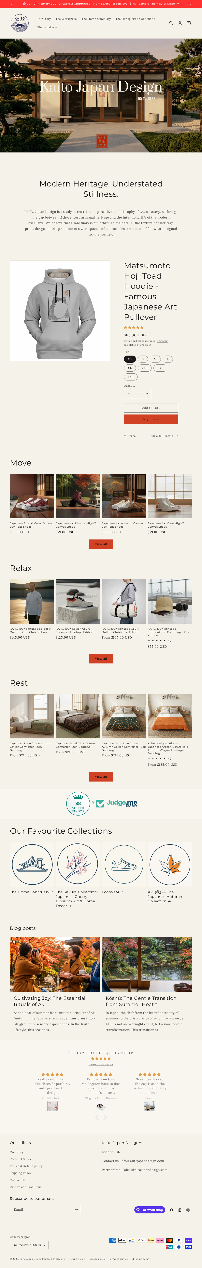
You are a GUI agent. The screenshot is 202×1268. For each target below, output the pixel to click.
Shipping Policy (20, 1173)
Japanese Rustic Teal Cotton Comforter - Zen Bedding (75, 745)
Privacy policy (97, 1259)
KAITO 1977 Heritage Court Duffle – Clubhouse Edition (120, 630)
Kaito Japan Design (31, 1259)
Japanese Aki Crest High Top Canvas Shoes (167, 525)
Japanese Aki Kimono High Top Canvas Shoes (77, 525)
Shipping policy (141, 1259)
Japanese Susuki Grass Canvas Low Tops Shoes (31, 525)
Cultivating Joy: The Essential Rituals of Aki (49, 1001)
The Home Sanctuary (30, 892)
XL (130, 368)
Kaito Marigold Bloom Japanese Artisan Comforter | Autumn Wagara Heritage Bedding (168, 748)
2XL (145, 368)
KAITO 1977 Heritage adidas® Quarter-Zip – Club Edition (30, 630)
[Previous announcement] (11, 4)
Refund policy (77, 1259)
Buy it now (151, 419)
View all (101, 544)
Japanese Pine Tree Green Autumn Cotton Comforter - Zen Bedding (124, 747)
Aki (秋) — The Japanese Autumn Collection (165, 897)
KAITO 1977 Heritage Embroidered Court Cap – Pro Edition (168, 632)
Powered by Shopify (53, 1259)
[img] (101, 1058)
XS (130, 359)
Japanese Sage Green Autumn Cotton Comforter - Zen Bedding (31, 747)
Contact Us (17, 1180)
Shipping (162, 340)
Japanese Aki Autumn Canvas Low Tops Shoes (122, 525)
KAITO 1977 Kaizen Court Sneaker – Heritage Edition (75, 630)
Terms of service (118, 1259)
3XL (160, 368)
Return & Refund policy (26, 1166)
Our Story (16, 1152)
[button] (171, 23)
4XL (131, 377)
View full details (162, 436)
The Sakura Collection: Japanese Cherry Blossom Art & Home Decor (77, 899)
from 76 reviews (101, 1064)
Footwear (111, 892)
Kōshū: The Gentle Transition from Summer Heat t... (141, 1001)
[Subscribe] (76, 1209)
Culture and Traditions (25, 1187)
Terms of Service (22, 1159)
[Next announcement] (190, 4)
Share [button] (132, 436)
